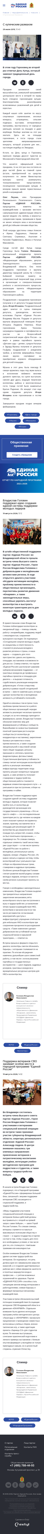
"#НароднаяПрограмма (22, 1425)
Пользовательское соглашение (22, 1504)
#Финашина (31, 421)
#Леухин (12, 421)
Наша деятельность (20, 13)
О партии (9, 1443)
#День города (31, 415)
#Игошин (22, 427)
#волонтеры (22, 1051)
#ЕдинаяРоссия (30, 1045)
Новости (34, 13)
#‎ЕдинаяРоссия (30, 1419)
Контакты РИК (30, 1447)
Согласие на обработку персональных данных (22, 1512)
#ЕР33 (11, 1045)
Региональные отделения (11, 1448)
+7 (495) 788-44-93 (22, 1465)
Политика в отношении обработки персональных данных (22, 1509)
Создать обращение (22, 455)
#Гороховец (12, 415)
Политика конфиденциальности (22, 1506)
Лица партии (29, 1443)
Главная (6, 13)
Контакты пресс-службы (12, 1455)
